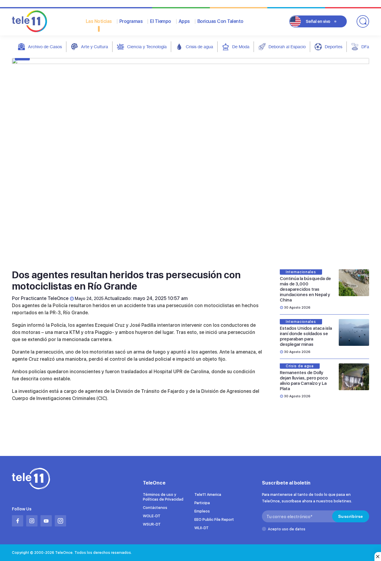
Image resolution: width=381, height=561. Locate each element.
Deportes (333, 46)
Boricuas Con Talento (220, 21)
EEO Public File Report (214, 519)
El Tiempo (160, 21)
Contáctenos (155, 507)
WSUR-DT (152, 524)
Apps (184, 21)
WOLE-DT (151, 516)
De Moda (240, 46)
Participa (202, 503)
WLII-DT (201, 528)
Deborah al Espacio (287, 46)
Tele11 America (207, 494)
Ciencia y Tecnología (147, 46)
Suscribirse (350, 516)
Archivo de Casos (45, 46)
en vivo (318, 21)
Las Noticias (99, 21)
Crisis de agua (199, 46)
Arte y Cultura (94, 46)
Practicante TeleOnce (44, 298)
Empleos (202, 511)
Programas (131, 21)
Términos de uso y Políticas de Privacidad (163, 496)
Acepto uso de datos (286, 529)
